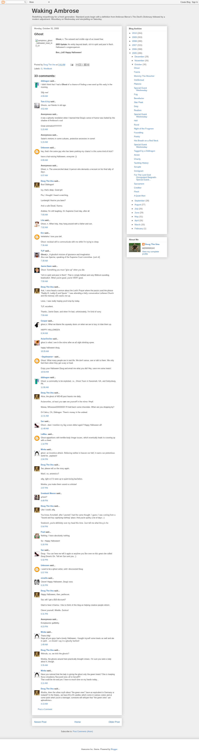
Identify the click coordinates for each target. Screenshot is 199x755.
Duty (136, 106)
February (139, 228)
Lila (42, 220)
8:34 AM (44, 333)
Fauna (137, 72)
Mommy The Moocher (144, 76)
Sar (42, 421)
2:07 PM (44, 488)
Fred (43, 532)
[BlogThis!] (79, 64)
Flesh (136, 191)
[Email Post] (72, 65)
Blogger (114, 749)
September (140, 200)
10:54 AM (45, 372)
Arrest (137, 155)
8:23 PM (44, 627)
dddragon (45, 81)
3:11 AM (44, 683)
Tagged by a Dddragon (144, 151)
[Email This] (77, 64)
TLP (42, 251)
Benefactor (139, 98)
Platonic (137, 84)
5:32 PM (44, 560)
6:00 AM (44, 160)
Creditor (137, 187)
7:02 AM (44, 227)
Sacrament (139, 184)
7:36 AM (44, 245)
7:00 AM (44, 215)
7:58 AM (44, 315)
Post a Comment (45, 709)
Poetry (137, 136)
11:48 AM (45, 429)
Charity (137, 159)
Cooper (44, 321)
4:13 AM (44, 704)
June (137, 212)
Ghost (137, 68)
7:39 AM (44, 261)
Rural (136, 125)
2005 (134, 53)
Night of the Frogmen (144, 128)
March (138, 224)
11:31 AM (45, 416)
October (139, 64)
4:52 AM (44, 109)
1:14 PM (44, 444)
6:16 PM (44, 585)
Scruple (137, 167)
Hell (136, 120)
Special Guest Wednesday (140, 89)
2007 (134, 45)
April (137, 220)
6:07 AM (44, 175)
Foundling (138, 132)
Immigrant (138, 171)
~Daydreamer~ (47, 357)
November (140, 60)
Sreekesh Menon (48, 493)
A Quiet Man (139, 196)
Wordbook (48, 69)
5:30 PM (44, 544)
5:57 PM (44, 572)
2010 (134, 33)
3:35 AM (44, 665)
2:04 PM (44, 459)
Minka (43, 449)
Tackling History (141, 163)
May (137, 216)
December (140, 56)
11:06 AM (45, 387)
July (137, 208)
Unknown (45, 148)
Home (77, 722)
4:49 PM (44, 501)
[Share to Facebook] (85, 64)
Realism (137, 110)
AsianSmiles (46, 339)
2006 (134, 49)
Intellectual (139, 80)
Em (42, 233)
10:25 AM (45, 351)
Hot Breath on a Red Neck (146, 140)
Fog (136, 94)
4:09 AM (44, 96)
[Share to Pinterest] (88, 64)
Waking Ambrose (55, 11)
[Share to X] (82, 64)
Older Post (114, 722)
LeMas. (44, 434)
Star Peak (138, 102)
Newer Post (40, 722)
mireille (44, 578)
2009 (134, 37)
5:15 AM (44, 129)
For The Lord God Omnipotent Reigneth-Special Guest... (145, 177)
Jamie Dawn (46, 266)
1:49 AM (44, 644)
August (138, 204)
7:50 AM (44, 281)
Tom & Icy (45, 101)
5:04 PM (44, 526)
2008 (134, 41)
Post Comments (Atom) (83, 731)
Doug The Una (47, 181)
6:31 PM (44, 614)
